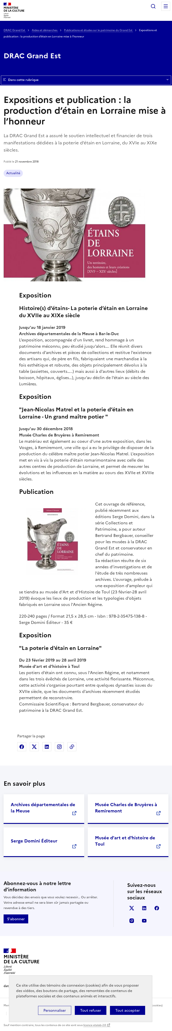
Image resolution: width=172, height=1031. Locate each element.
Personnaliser (54, 1010)
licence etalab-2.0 (94, 1025)
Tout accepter (127, 1010)
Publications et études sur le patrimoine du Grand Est (98, 30)
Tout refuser (90, 1010)
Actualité (13, 173)
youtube (144, 920)
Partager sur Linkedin (46, 746)
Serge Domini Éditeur (34, 841)
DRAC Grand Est (15, 30)
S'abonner (16, 919)
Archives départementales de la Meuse (43, 807)
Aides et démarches (45, 30)
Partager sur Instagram (59, 746)
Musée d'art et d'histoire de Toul (125, 841)
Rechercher (153, 6)
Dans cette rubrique (23, 80)
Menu (165, 6)
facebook (156, 908)
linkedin (144, 908)
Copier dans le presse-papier (71, 746)
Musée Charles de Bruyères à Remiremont (126, 807)
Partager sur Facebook (21, 746)
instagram (131, 920)
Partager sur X (34, 746)
